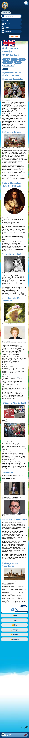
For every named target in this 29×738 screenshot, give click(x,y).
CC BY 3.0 (12, 516)
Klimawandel (15, 639)
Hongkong (5, 389)
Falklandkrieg (21, 386)
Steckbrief (6, 59)
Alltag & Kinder (8, 20)
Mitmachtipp (8, 24)
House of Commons (7, 516)
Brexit (13, 456)
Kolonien (4, 350)
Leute (22, 59)
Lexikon (15, 620)
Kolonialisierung (6, 283)
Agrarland (5, 232)
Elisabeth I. (7, 104)
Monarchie (5, 166)
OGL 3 (18, 498)
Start (15, 615)
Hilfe (15, 625)
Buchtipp (7, 27)
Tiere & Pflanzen (8, 62)
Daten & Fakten (9, 16)
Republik (16, 172)
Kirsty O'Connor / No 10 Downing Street (10, 498)
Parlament (12, 159)
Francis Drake (21, 117)
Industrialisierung (13, 280)
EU (18, 377)
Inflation (21, 378)
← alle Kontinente (6, 12)
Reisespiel (15, 630)
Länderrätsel (8, 31)
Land (14, 59)
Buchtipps (15, 634)
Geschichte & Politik (9, 65)
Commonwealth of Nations (9, 353)
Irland (14, 241)
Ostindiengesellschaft (13, 120)
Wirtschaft (17, 62)
